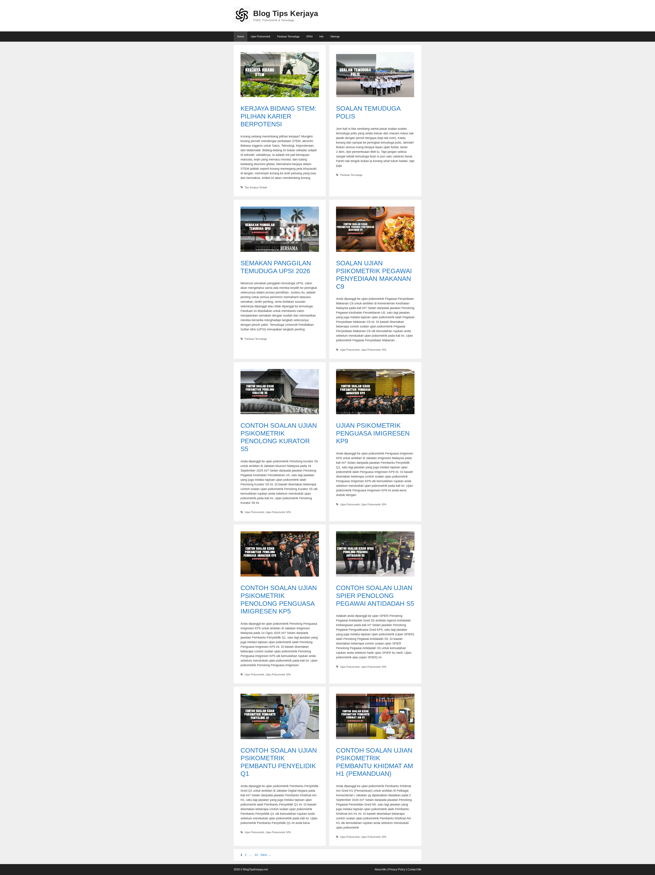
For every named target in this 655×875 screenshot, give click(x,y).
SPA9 (309, 36)
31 (256, 855)
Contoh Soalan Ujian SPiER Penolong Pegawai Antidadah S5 (375, 595)
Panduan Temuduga (288, 36)
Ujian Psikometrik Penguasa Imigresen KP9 (373, 433)
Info (321, 36)
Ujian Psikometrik (260, 36)
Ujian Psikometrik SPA (373, 349)
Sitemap (334, 36)
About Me (380, 869)
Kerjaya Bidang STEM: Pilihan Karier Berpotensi (279, 116)
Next (266, 855)
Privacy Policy (396, 869)
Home (240, 36)
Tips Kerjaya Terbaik (256, 187)
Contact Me (414, 869)
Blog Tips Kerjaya (285, 13)
